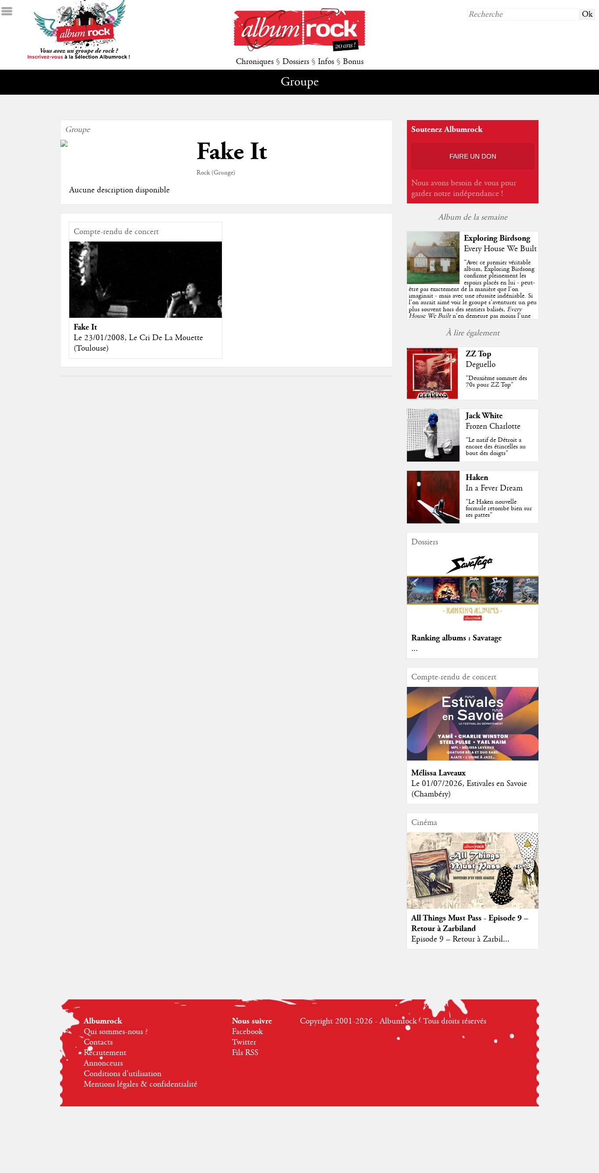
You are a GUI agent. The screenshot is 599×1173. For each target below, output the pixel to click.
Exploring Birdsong (497, 238)
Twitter (244, 1042)
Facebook (247, 1032)
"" (473, 299)
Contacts (98, 1042)
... (414, 648)
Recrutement (105, 1053)
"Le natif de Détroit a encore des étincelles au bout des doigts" (496, 447)
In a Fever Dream (494, 488)
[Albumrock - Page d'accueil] (299, 49)
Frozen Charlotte (493, 426)
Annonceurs (103, 1063)
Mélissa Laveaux (438, 773)
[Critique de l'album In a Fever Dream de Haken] (433, 521)
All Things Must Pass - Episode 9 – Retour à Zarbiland (469, 923)
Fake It (85, 327)
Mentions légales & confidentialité (140, 1084)
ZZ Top (478, 354)
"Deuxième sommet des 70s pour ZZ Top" (496, 381)
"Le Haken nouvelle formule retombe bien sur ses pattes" (499, 508)
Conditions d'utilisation (122, 1074)
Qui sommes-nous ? (116, 1032)
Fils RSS (245, 1053)
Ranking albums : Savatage (456, 638)
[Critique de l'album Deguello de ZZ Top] (433, 397)
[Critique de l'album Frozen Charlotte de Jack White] (433, 459)
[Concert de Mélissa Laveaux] (472, 758)
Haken (477, 478)
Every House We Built (500, 249)
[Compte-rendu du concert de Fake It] (145, 293)
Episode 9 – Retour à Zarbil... (460, 939)
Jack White (484, 416)
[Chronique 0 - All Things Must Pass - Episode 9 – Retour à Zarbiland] (472, 872)
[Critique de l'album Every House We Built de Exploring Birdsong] (433, 282)
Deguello (481, 364)
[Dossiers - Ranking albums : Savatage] (472, 623)
